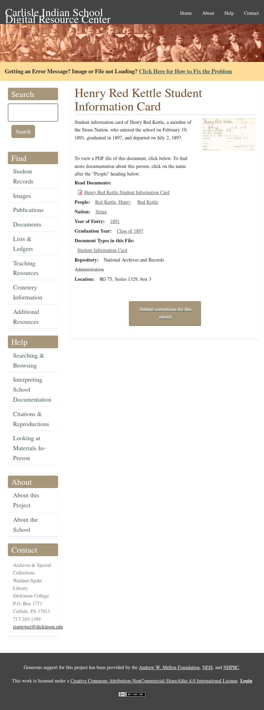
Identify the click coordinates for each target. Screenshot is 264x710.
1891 (115, 221)
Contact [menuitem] (251, 13)
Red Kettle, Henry (113, 202)
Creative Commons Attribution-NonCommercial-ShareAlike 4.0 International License (154, 680)
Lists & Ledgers (23, 243)
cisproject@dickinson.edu (38, 626)
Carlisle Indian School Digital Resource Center (58, 12)
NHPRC (231, 667)
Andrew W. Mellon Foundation (169, 667)
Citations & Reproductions (31, 419)
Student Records (23, 176)
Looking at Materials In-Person (29, 448)
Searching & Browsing (28, 360)
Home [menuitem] (186, 13)
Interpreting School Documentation (32, 389)
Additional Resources (26, 316)
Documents (27, 224)
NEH (207, 667)
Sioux (101, 211)
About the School (25, 524)
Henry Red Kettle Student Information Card (126, 192)
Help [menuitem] (229, 13)
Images (22, 195)
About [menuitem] (208, 13)
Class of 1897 (130, 230)
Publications (28, 209)
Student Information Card (102, 250)
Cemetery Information (27, 292)
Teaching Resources (25, 268)
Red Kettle (148, 202)
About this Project (26, 500)
